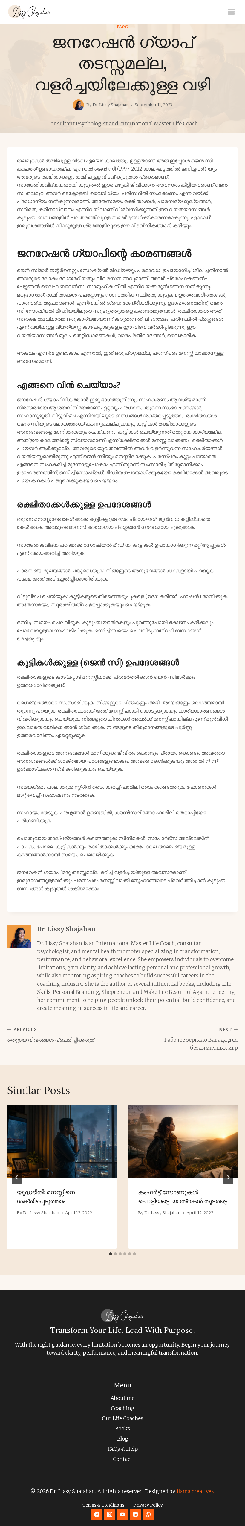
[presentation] (62, 1141)
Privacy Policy (148, 1505)
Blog (122, 26)
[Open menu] (231, 12)
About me (122, 1398)
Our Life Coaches (122, 1418)
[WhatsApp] (148, 1514)
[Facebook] (96, 1514)
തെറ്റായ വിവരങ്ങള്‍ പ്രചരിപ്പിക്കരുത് (50, 1035)
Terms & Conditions (103, 1505)
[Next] (228, 1177)
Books (122, 1428)
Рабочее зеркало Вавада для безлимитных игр (201, 1039)
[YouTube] (122, 1514)
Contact (122, 1459)
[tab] (110, 1253)
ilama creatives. (195, 1491)
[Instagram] (109, 1514)
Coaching (122, 1408)
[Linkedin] (135, 1514)
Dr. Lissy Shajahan (66, 929)
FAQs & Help (123, 1449)
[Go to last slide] (17, 1177)
